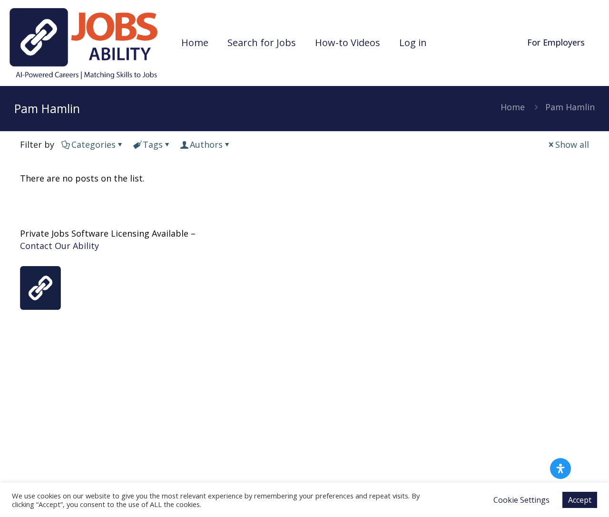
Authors (206, 144)
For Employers (556, 42)
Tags (153, 144)
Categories (93, 144)
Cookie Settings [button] (521, 500)
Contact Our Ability (59, 245)
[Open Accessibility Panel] (560, 468)
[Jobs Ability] (83, 43)
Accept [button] (579, 500)
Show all (572, 144)
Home (513, 107)
